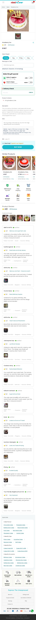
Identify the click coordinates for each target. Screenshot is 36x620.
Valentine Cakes (8, 560)
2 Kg (28, 58)
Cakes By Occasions (9, 554)
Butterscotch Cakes (9, 527)
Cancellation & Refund (26, 597)
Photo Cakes (7, 539)
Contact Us (10, 604)
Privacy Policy (20, 618)
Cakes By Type (7, 536)
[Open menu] (3, 2)
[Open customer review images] (5, 218)
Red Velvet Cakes (17, 530)
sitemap (10, 601)
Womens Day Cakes (21, 560)
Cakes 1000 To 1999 (9, 551)
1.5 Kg (20, 58)
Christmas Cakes (20, 565)
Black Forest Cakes (23, 527)
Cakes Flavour (7, 522)
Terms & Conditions (10, 618)
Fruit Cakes (7, 530)
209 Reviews (11, 45)
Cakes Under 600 (8, 548)
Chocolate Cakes (8, 525)
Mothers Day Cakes (22, 562)
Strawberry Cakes (8, 533)
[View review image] (18, 281)
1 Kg (13, 58)
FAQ (26, 601)
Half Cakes (18, 542)
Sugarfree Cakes (18, 539)
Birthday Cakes (8, 557)
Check (31, 92)
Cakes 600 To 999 (21, 548)
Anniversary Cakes (20, 557)
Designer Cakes (8, 542)
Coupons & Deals (10, 597)
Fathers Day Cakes (9, 562)
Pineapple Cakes (20, 525)
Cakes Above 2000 (22, 551)
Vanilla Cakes (20, 533)
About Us (10, 594)
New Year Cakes (8, 565)
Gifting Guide (26, 594)
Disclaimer (27, 618)
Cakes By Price (7, 545)
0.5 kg (6, 58)
